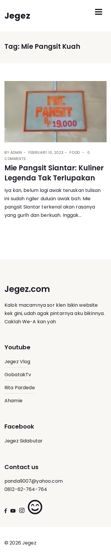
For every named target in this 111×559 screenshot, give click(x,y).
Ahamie (13, 400)
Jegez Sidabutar (23, 440)
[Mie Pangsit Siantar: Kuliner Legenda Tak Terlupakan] (55, 111)
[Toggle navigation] (98, 12)
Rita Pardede (19, 387)
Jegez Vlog (17, 361)
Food (75, 152)
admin (16, 152)
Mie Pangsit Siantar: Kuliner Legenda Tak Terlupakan (54, 173)
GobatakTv (17, 374)
